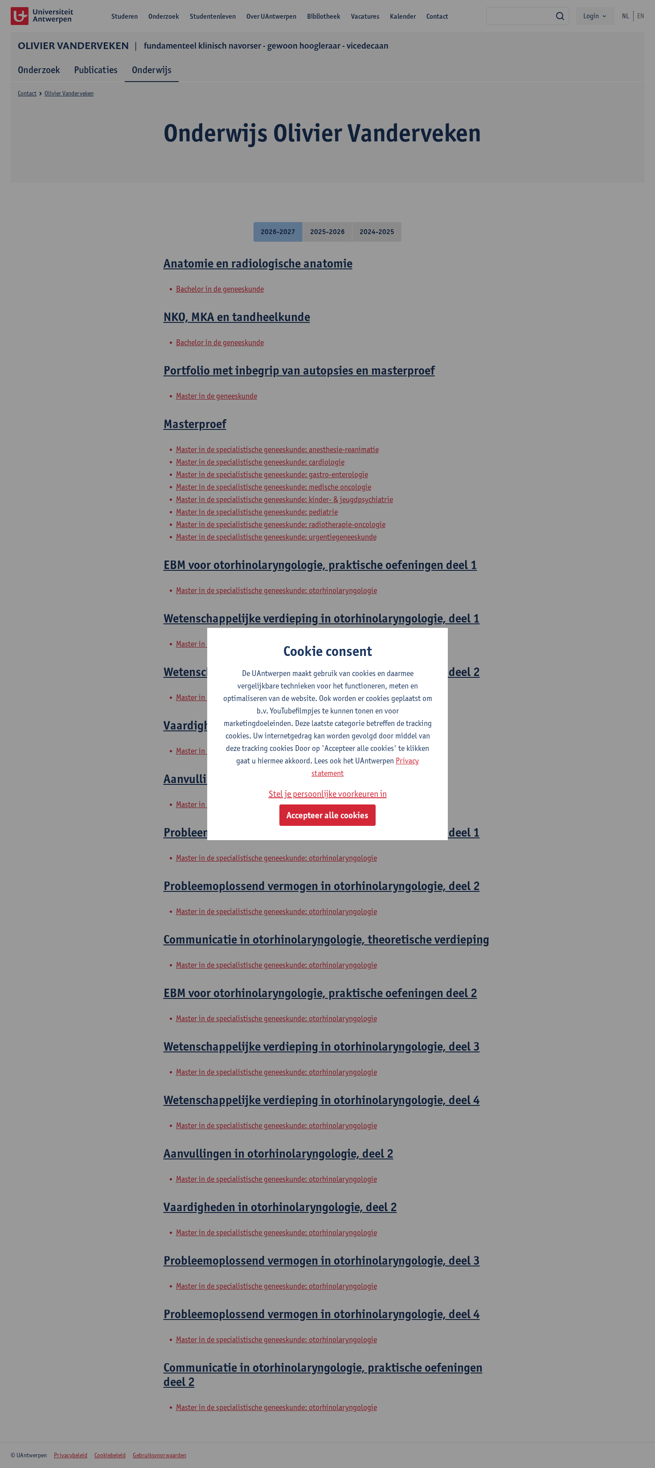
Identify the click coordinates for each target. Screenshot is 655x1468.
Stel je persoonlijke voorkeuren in (328, 793)
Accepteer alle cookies (327, 815)
